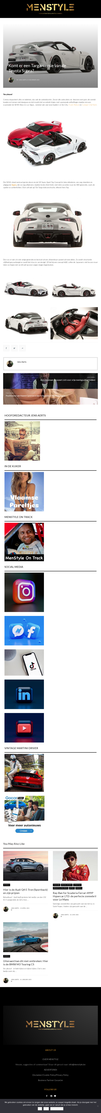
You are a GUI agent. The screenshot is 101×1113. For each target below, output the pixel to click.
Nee (46, 1109)
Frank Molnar (74, 105)
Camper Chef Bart (89, 105)
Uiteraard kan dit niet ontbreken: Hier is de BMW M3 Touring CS (25, 962)
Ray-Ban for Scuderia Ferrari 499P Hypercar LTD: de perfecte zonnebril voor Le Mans (74, 896)
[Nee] (97, 1106)
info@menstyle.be (77, 1064)
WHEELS (12, 60)
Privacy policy (56, 1109)
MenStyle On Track (61, 888)
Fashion (57, 885)
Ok (40, 1109)
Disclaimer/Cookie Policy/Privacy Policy (50, 1075)
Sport (72, 888)
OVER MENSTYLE (50, 1059)
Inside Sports (67, 885)
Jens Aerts (23, 80)
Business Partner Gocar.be (50, 1080)
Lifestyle (77, 885)
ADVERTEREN (50, 1070)
